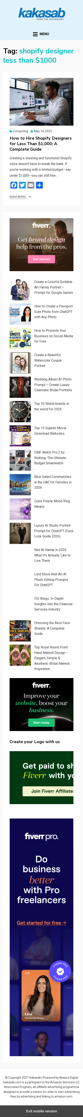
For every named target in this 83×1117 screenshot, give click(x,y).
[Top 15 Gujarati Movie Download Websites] (20, 436)
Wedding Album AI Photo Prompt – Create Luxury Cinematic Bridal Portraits (53, 384)
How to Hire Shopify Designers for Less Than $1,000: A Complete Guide (41, 143)
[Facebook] (14, 185)
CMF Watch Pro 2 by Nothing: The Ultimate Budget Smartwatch (50, 457)
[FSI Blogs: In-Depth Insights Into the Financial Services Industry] (20, 606)
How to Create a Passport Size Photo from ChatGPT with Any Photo (53, 311)
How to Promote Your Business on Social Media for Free (53, 336)
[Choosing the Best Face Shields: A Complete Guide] (20, 630)
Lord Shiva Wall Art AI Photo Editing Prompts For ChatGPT (51, 579)
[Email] (31, 185)
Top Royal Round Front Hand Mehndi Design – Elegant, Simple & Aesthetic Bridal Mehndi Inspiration (52, 658)
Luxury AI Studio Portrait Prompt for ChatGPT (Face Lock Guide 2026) (53, 530)
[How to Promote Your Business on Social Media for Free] (20, 338)
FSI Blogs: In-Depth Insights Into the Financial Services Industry (53, 604)
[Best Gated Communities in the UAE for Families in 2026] (20, 484)
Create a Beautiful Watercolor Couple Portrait (48, 360)
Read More (18, 196)
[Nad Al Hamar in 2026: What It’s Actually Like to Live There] (20, 557)
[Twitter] (22, 185)
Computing (20, 131)
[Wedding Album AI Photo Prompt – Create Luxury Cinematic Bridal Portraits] (20, 387)
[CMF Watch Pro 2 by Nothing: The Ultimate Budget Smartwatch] (20, 460)
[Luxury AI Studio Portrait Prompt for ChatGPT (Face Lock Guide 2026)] (20, 533)
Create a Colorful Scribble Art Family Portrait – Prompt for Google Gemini (53, 287)
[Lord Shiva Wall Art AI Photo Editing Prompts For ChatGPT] (20, 582)
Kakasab (35, 1077)
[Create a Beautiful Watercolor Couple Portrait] (20, 362)
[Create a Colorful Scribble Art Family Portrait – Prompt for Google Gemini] (20, 289)
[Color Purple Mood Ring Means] (20, 509)
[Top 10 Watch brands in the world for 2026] (20, 411)
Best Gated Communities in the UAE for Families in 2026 (53, 482)
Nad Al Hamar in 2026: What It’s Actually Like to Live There (52, 555)
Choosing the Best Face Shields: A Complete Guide (52, 628)
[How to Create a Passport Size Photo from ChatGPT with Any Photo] (20, 314)
